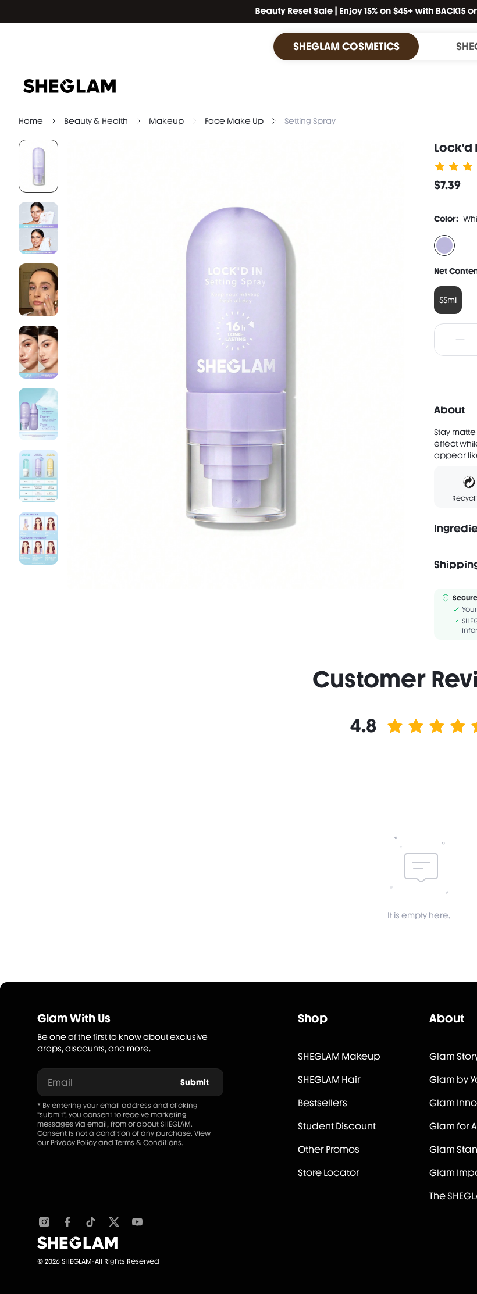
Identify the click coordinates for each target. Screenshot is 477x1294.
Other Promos (328, 1149)
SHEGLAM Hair (329, 1079)
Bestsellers (322, 1102)
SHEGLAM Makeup (339, 1056)
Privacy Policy (74, 1143)
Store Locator (328, 1172)
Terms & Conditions (148, 1143)
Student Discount (337, 1126)
